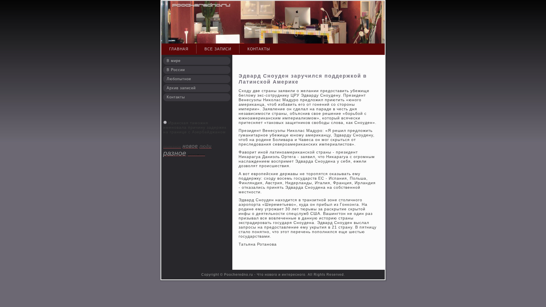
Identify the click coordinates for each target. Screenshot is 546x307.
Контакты (258, 49)
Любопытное (179, 79)
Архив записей (181, 88)
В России (176, 70)
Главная (178, 49)
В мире (174, 61)
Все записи (217, 49)
